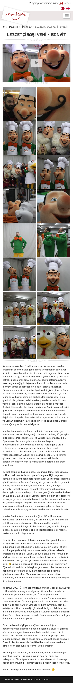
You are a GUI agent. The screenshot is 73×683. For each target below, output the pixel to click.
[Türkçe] (63, 8)
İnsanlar (26, 26)
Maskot (13, 26)
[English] (68, 8)
